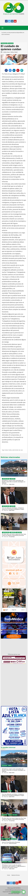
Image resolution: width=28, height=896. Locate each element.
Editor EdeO (14, 52)
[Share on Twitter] (10, 71)
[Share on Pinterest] (17, 71)
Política (13, 478)
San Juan (21, 450)
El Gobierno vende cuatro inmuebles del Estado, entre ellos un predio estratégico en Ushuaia (13, 482)
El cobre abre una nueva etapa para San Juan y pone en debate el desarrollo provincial (14, 535)
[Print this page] (21, 71)
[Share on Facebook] (6, 71)
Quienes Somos (16, 875)
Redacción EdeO (12, 843)
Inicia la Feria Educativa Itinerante (11, 842)
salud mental (15, 450)
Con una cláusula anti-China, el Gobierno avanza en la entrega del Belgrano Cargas (13, 508)
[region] (14, 625)
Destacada (10, 43)
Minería (13, 532)
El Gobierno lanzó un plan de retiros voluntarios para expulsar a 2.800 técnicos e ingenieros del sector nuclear (13, 866)
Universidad (13, 838)
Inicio (8, 875)
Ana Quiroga (12, 536)
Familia (10, 450)
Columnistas (4, 43)
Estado (6, 450)
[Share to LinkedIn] (14, 71)
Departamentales (6, 838)
